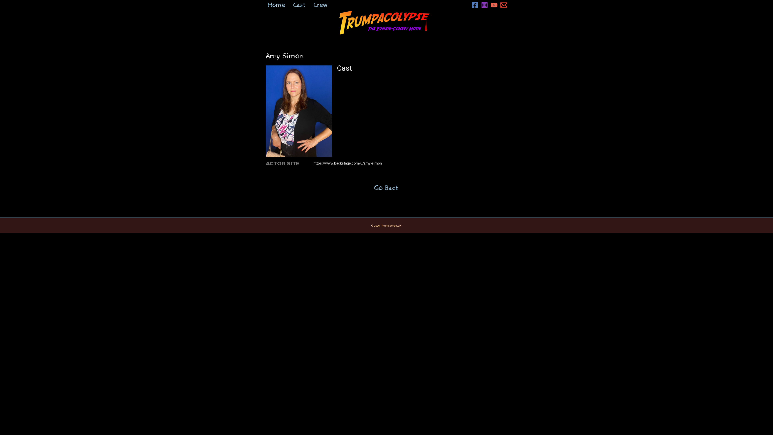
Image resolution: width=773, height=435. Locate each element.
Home (276, 5)
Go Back (386, 188)
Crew (320, 5)
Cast (299, 5)
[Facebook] (474, 5)
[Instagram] (484, 5)
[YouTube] (494, 5)
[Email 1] (503, 5)
